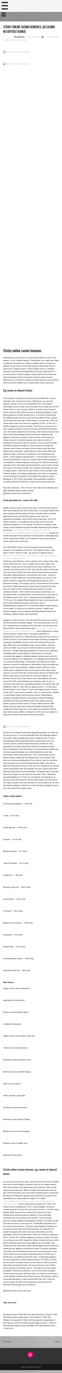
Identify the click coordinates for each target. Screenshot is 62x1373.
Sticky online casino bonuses (14, 40)
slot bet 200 (4, 1371)
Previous (7, 1341)
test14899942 (53, 37)
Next (57, 1341)
